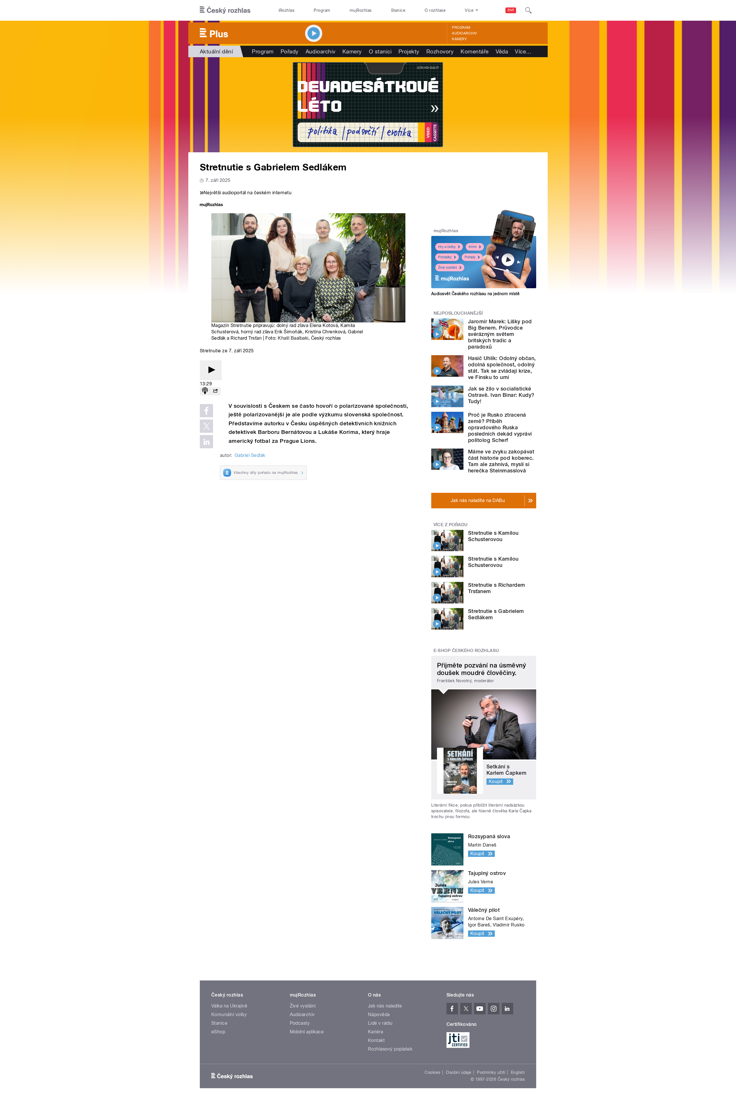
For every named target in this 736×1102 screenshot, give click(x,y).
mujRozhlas (361, 10)
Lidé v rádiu (380, 1023)
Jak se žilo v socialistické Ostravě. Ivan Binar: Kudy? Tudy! (501, 395)
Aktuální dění (216, 51)
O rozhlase (435, 10)
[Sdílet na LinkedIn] (206, 441)
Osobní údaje (458, 1072)
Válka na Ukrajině (229, 1006)
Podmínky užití (491, 1072)
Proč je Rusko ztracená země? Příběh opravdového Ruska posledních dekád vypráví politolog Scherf (500, 427)
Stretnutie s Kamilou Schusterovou (493, 536)
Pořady (290, 51)
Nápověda (379, 1014)
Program (322, 10)
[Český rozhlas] (225, 10)
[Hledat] (528, 10)
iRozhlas (287, 10)
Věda (502, 51)
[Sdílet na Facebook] (206, 410)
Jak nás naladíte (385, 1006)
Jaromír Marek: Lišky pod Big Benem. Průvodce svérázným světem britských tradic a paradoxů (500, 334)
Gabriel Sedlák (250, 455)
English (518, 1072)
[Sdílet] (215, 391)
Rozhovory (440, 51)
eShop (218, 1031)
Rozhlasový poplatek (390, 1049)
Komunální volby (229, 1014)
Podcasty (300, 1023)
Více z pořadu (451, 524)
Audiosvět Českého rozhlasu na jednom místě (475, 293)
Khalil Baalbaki (293, 338)
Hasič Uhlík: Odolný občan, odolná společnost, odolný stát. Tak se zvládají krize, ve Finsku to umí (502, 367)
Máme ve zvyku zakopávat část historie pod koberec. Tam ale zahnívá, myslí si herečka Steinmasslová (501, 461)
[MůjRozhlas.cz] (211, 205)
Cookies (432, 1072)
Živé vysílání (447, 268)
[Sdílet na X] (206, 426)
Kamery (459, 39)
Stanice (398, 10)
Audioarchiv (464, 33)
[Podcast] (205, 391)
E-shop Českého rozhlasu (466, 650)
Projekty (408, 51)
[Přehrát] (211, 370)
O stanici (380, 51)
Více (523, 51)
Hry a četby (447, 247)
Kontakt (376, 1040)
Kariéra (375, 1031)
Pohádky (445, 257)
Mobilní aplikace (307, 1031)
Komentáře (474, 51)
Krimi (473, 247)
